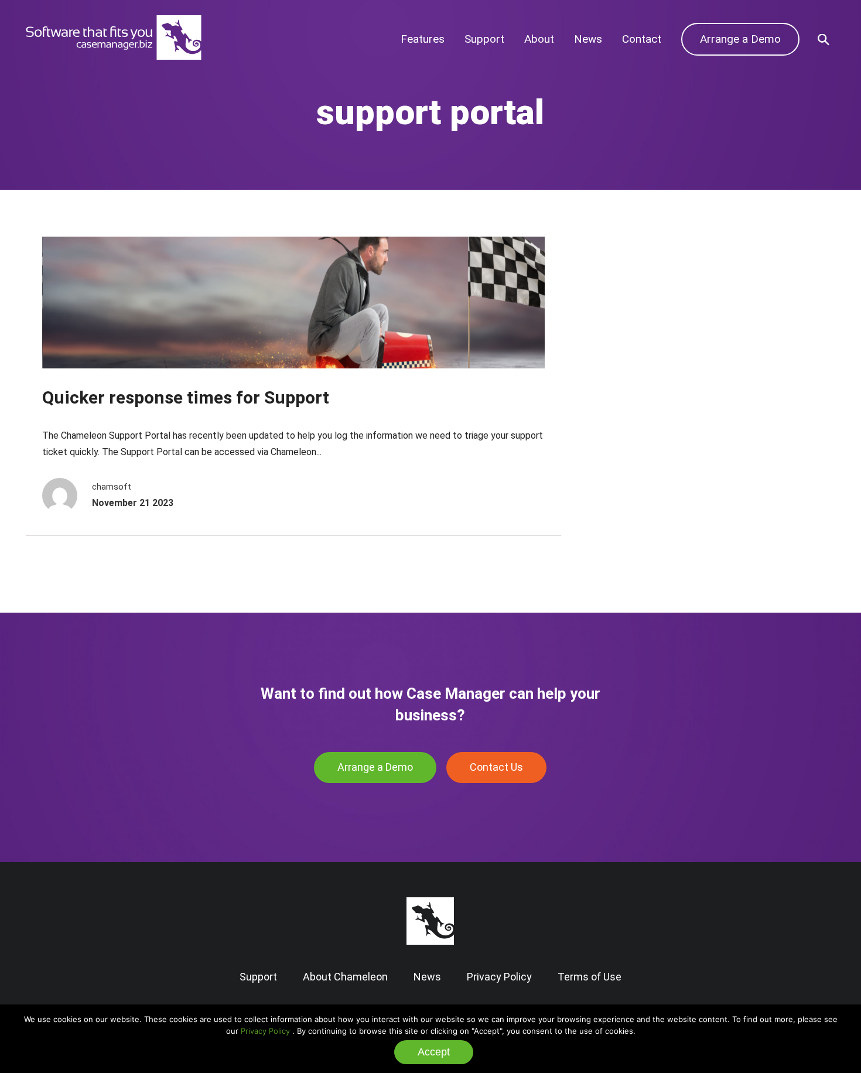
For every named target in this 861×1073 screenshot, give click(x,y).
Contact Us (496, 767)
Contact (641, 39)
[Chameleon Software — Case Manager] (113, 56)
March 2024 (634, 395)
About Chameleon (345, 977)
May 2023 (630, 466)
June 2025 (631, 305)
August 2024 (636, 359)
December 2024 (644, 341)
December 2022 (644, 485)
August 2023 (636, 448)
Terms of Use (589, 977)
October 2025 (639, 287)
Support (484, 39)
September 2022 (646, 502)
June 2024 (631, 377)
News (588, 39)
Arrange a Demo (740, 39)
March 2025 (634, 323)
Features (423, 39)
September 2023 (646, 431)
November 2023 (644, 412)
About (539, 39)
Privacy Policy (265, 1031)
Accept (434, 1052)
